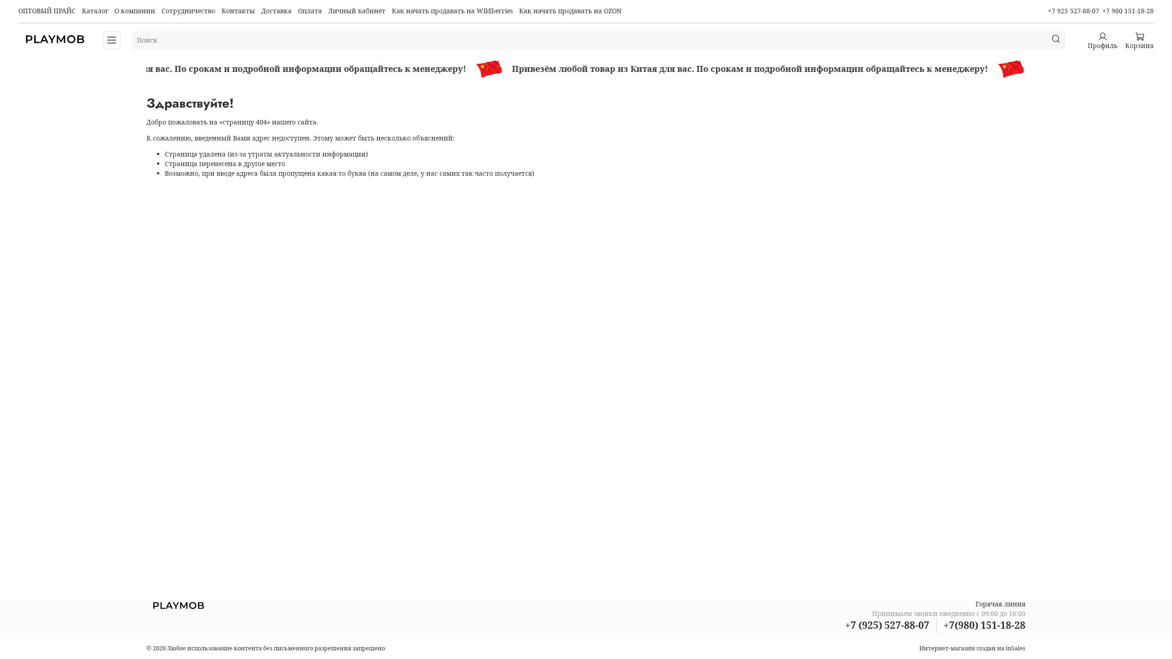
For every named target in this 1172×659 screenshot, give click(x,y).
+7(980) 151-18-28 (985, 625)
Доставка (276, 10)
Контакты (238, 10)
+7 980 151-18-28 (1128, 10)
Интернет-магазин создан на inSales (972, 648)
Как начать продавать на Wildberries (452, 10)
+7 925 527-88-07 (1073, 10)
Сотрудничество (188, 10)
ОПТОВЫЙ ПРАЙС (47, 10)
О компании (134, 10)
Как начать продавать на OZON (570, 10)
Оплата (310, 10)
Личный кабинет (356, 10)
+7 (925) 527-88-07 (887, 625)
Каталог (95, 10)
